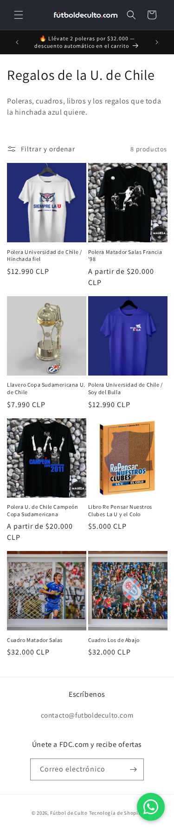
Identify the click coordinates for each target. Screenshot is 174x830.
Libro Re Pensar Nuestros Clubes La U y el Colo (120, 510)
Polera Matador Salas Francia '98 (125, 255)
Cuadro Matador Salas (35, 639)
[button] (18, 15)
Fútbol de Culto (69, 813)
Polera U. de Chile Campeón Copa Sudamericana (42, 510)
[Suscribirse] (133, 769)
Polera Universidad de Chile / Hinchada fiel (44, 255)
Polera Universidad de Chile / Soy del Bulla (125, 388)
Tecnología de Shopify (116, 813)
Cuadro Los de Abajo (114, 639)
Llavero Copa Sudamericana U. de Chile (46, 388)
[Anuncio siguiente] (157, 42)
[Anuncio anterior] (17, 42)
